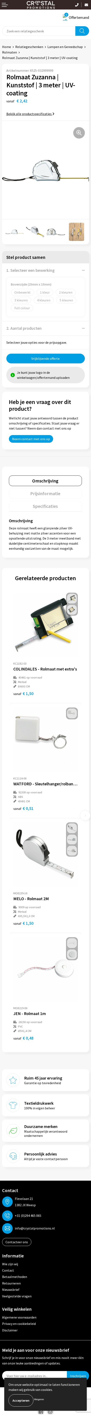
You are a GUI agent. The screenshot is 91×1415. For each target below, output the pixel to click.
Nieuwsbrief (10, 1289)
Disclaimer (10, 1330)
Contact (8, 1270)
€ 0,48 (23, 1038)
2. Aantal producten (24, 328)
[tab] (45, 480)
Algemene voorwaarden (19, 1317)
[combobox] (39, 31)
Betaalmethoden (14, 1277)
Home (6, 47)
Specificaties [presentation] (45, 506)
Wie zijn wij (10, 1264)
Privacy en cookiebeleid (19, 1324)
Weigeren (39, 1399)
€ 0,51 (23, 808)
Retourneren (11, 1283)
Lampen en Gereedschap (65, 47)
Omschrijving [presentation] (45, 481)
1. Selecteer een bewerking (30, 270)
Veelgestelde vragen (17, 1296)
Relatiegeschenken (29, 47)
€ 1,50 (23, 693)
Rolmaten (9, 52)
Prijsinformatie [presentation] (45, 493)
